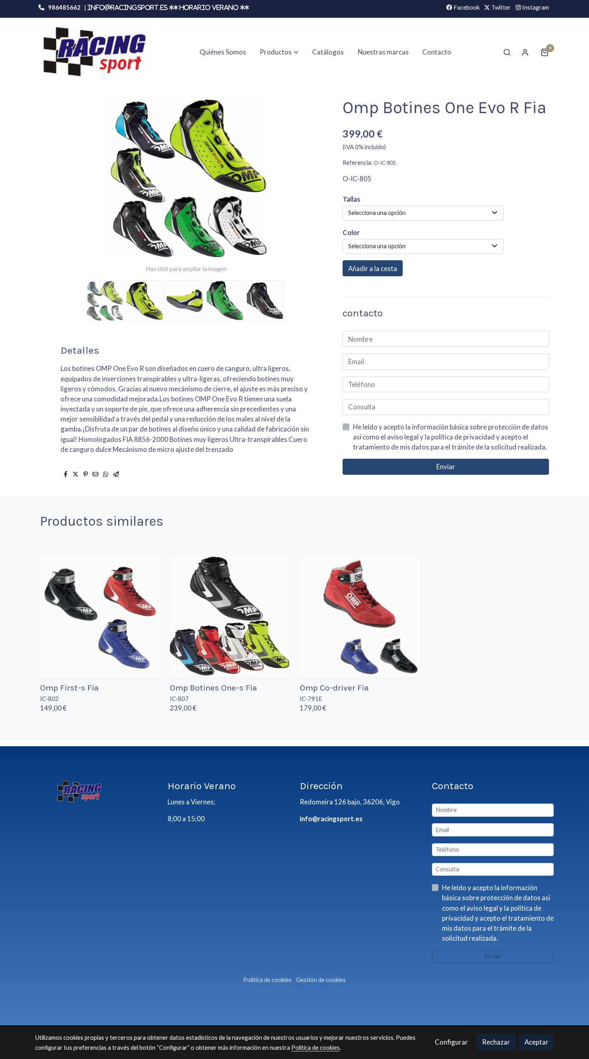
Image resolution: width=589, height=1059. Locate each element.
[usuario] (525, 52)
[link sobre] (96, 791)
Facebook (466, 7)
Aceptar (536, 1042)
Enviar (445, 466)
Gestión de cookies (321, 979)
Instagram (535, 7)
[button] (279, 52)
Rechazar (496, 1042)
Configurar (451, 1042)
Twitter (500, 7)
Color (351, 232)
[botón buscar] (506, 52)
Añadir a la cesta (372, 268)
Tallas (351, 199)
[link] (94, 52)
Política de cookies (267, 979)
